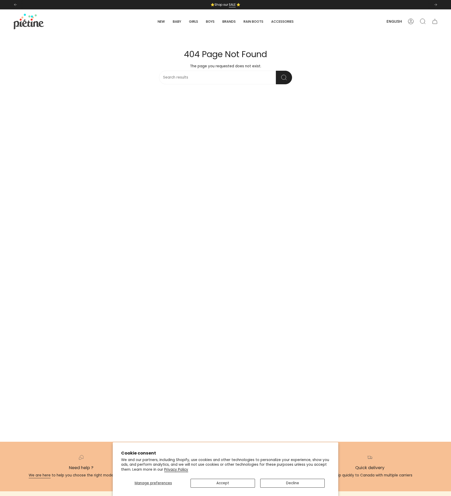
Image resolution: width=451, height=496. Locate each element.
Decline (292, 483)
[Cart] (435, 21)
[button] (177, 21)
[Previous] (15, 4)
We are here (40, 475)
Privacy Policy (176, 469)
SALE (232, 5)
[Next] (435, 4)
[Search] (284, 77)
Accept (222, 483)
